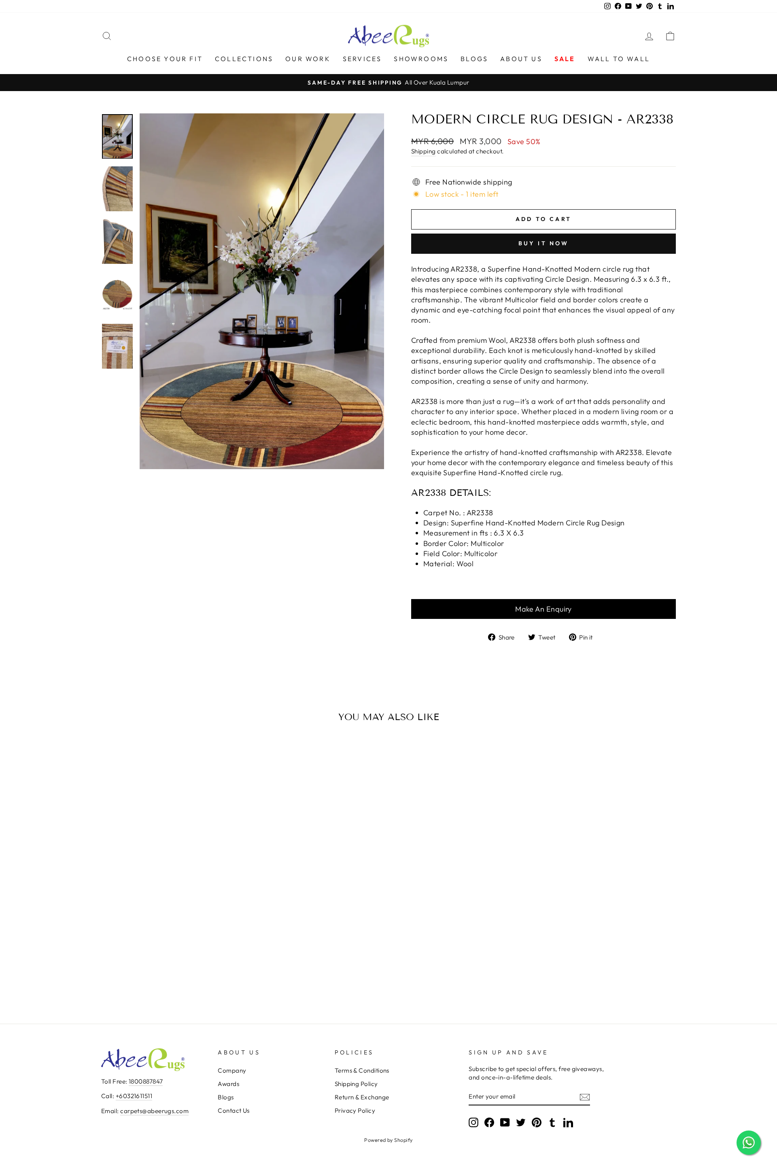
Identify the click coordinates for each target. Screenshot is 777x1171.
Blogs (474, 59)
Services (362, 59)
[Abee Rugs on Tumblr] (552, 1122)
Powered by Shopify (388, 1140)
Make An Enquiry (543, 609)
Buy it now (543, 243)
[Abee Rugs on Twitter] (521, 1122)
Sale (564, 59)
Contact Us (234, 1110)
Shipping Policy (356, 1084)
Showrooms (421, 59)
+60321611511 (134, 1096)
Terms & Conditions (362, 1070)
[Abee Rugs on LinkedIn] (568, 1122)
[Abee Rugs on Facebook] (489, 1122)
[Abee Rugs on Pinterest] (536, 1122)
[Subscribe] (585, 1096)
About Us (521, 59)
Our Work (308, 59)
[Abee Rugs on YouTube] (505, 1122)
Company (232, 1070)
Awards (228, 1084)
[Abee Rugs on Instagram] (473, 1122)
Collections (244, 59)
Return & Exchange (362, 1097)
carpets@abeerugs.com (154, 1111)
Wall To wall (619, 59)
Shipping (423, 151)
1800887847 (146, 1081)
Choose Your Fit (165, 59)
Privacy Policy (355, 1110)
